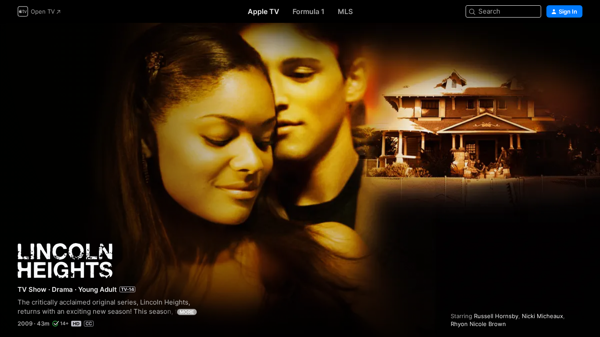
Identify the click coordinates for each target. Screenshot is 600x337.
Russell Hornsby (496, 315)
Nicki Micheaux (542, 315)
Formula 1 (309, 11)
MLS (345, 11)
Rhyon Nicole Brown (478, 323)
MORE (187, 312)
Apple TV (263, 11)
